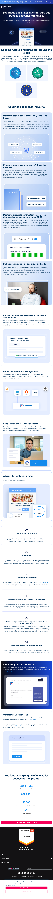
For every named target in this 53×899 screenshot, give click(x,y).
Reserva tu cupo (34, 2)
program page (9, 671)
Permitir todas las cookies (26, 888)
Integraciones (5, 862)
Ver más (13, 885)
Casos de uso (5, 858)
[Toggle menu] (49, 7)
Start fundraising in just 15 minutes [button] (26, 822)
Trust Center (33, 719)
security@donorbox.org (18, 725)
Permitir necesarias (26, 891)
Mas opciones (9, 895)
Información (4, 855)
